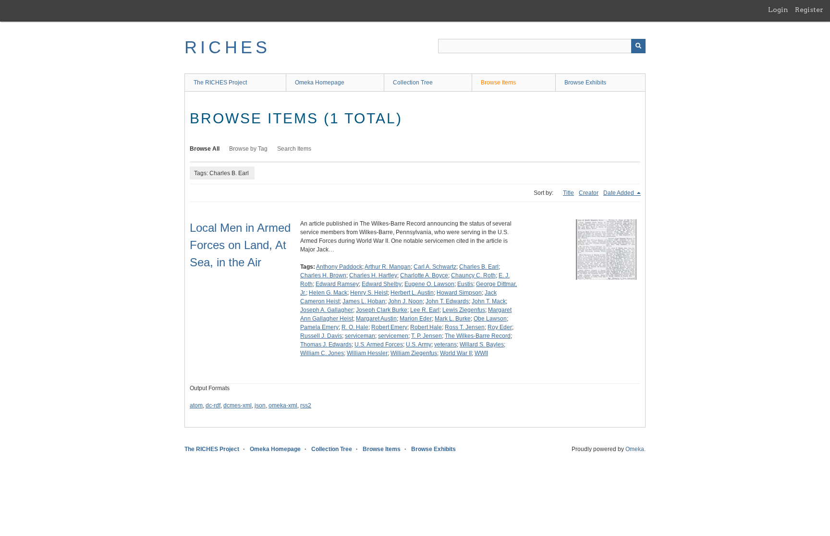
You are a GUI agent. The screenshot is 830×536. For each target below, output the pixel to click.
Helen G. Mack (328, 292)
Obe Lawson (490, 318)
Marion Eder (416, 318)
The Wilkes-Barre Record (478, 336)
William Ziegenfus (414, 353)
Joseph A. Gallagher (326, 310)
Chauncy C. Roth (473, 275)
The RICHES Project (220, 82)
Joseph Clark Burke (381, 310)
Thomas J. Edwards (326, 344)
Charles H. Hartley (373, 275)
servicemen (393, 336)
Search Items (294, 148)
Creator (588, 193)
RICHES (227, 47)
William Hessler (367, 353)
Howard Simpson (459, 292)
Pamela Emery (319, 327)
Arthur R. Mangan (388, 266)
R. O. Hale (355, 327)
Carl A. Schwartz (435, 266)
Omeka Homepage (319, 82)
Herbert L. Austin (412, 292)
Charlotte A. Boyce (424, 275)
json (260, 405)
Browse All (205, 148)
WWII (481, 353)
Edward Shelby (382, 284)
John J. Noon (405, 301)
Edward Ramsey (337, 284)
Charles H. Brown (323, 275)
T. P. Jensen (426, 336)
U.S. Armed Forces (378, 344)
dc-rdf (213, 405)
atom (196, 405)
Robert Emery (389, 327)
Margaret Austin (376, 318)
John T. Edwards (447, 301)
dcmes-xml (237, 405)
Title (568, 193)
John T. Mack (489, 301)
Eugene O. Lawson (429, 284)
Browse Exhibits (585, 82)
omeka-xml (283, 405)
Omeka (634, 449)
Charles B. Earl (479, 266)
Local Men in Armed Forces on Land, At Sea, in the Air (240, 245)
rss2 (305, 405)
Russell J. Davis (321, 336)
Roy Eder (500, 327)
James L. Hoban (363, 301)
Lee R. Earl (424, 310)
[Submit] (638, 46)
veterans (445, 344)
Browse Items (498, 82)
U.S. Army (418, 344)
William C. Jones (322, 353)
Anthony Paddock (339, 266)
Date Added (619, 193)
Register (809, 9)
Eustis (465, 284)
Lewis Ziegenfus (463, 310)
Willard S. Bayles (482, 344)
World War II (456, 353)
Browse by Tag (248, 148)
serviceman (360, 336)
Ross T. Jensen (465, 327)
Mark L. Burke (453, 318)
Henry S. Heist (369, 292)
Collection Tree (413, 82)
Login (778, 9)
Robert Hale (426, 327)
